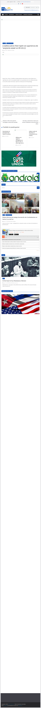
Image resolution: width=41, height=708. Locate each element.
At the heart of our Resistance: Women (14, 281)
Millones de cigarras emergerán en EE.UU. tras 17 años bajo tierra (20, 140)
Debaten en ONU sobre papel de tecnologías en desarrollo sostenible (10, 121)
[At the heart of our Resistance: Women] (20, 267)
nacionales (11, 14)
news (3, 278)
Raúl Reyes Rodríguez (12, 221)
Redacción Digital (11, 50)
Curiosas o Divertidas (27, 14)
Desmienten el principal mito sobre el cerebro (7, 133)
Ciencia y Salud (19, 14)
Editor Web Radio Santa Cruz (13, 282)
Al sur (6, 14)
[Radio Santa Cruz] (2, 14)
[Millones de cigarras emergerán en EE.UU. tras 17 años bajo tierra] (20, 130)
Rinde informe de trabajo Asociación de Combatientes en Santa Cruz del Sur (19, 218)
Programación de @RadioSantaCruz (31, 10)
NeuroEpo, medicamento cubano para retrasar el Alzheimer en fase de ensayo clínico (30, 122)
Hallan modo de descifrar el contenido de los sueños (33, 133)
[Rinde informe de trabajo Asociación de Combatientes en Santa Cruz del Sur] (20, 203)
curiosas (4, 43)
